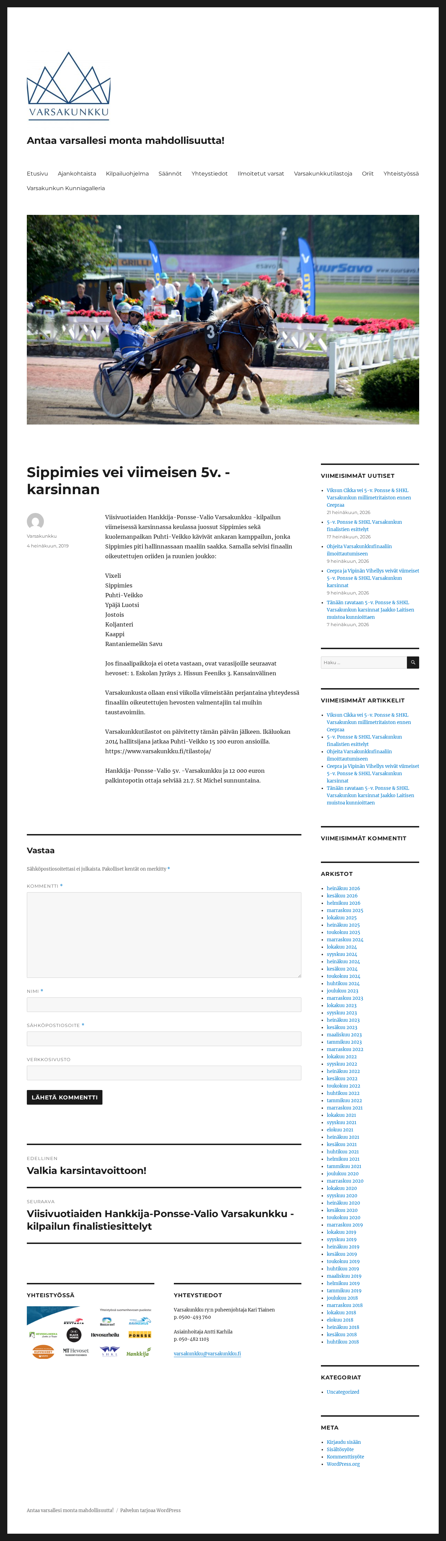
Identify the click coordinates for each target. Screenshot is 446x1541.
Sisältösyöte (340, 1450)
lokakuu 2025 (342, 918)
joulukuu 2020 (343, 1174)
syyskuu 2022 (342, 1064)
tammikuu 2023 (344, 1042)
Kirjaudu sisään (344, 1442)
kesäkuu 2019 (342, 1254)
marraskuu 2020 (345, 1181)
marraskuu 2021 (345, 1108)
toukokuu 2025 (343, 932)
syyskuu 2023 (342, 1013)
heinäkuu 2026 (343, 889)
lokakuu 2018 (341, 1313)
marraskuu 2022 (345, 1049)
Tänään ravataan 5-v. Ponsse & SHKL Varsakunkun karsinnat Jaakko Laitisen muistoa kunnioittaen (370, 610)
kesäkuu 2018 (342, 1335)
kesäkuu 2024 (342, 969)
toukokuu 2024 (343, 976)
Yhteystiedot (210, 173)
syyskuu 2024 (342, 954)
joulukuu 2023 (342, 991)
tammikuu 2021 (344, 1166)
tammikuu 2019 (344, 1291)
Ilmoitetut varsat (261, 173)
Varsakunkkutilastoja (323, 173)
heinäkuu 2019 (343, 1247)
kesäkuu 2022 (342, 1079)
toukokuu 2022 (343, 1086)
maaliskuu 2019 (344, 1276)
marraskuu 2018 (345, 1305)
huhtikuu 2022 (343, 1093)
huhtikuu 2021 (343, 1152)
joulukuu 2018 (342, 1298)
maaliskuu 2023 (344, 1035)
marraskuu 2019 (345, 1225)
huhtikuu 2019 (343, 1269)
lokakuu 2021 (341, 1115)
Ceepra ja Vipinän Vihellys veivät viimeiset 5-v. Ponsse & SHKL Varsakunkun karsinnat (373, 578)
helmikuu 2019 (343, 1283)
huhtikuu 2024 (343, 984)
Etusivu (37, 173)
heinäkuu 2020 (343, 1203)
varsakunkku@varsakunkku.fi (207, 1354)
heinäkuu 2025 (343, 925)
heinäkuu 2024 (343, 962)
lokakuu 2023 (341, 1006)
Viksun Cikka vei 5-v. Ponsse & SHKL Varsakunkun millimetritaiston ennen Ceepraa (369, 498)
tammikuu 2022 (344, 1101)
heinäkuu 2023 (343, 1020)
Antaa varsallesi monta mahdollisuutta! (125, 140)
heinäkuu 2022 (343, 1071)
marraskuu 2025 (345, 910)
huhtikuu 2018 (343, 1342)
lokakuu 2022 (342, 1057)
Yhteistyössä (401, 173)
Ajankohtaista (77, 173)
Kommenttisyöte (345, 1457)
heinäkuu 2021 (343, 1137)
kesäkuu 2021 (342, 1144)
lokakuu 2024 (342, 947)
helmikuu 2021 (343, 1159)
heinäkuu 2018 (343, 1327)
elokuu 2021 (340, 1130)
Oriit (368, 173)
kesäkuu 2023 (342, 1027)
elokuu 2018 (340, 1320)
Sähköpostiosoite (56, 1025)
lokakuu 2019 (341, 1232)
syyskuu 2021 (341, 1123)
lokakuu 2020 (342, 1188)
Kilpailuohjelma (127, 173)
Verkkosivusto (49, 1059)
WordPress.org (343, 1464)
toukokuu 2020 (343, 1218)
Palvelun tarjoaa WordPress (150, 1510)
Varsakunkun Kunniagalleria (66, 188)
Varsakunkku (42, 536)
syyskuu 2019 (342, 1240)
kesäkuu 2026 (342, 896)
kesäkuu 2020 (342, 1210)
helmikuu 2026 (344, 903)
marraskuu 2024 (345, 940)
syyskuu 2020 (342, 1196)
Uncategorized (343, 1392)
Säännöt (170, 173)
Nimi (35, 991)
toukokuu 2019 (343, 1261)
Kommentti (45, 886)
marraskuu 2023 (345, 998)
